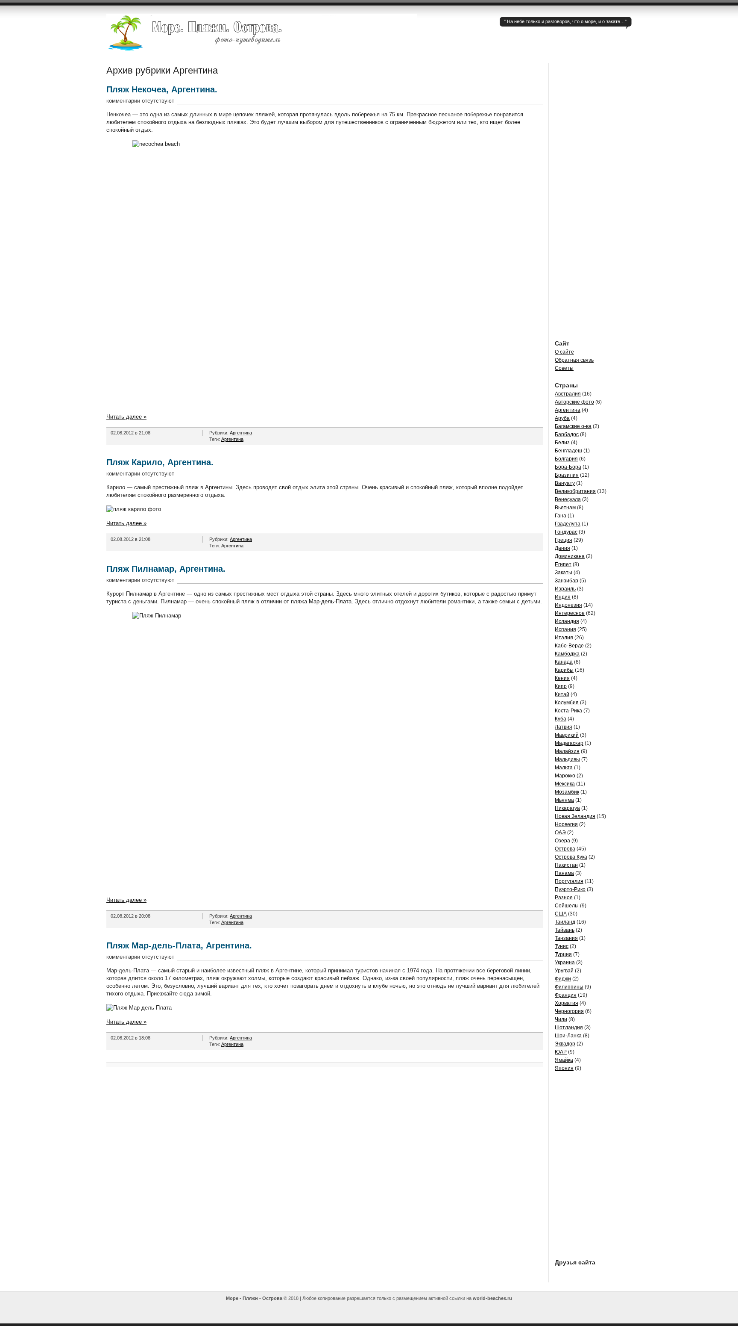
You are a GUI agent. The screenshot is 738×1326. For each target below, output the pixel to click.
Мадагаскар (569, 743)
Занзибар (566, 581)
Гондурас (566, 532)
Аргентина (241, 432)
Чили (561, 1019)
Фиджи (563, 979)
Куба (560, 719)
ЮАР (561, 1052)
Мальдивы (567, 759)
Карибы (564, 670)
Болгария (566, 459)
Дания (562, 548)
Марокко (565, 776)
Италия (564, 638)
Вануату (565, 483)
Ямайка (564, 1060)
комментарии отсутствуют (140, 100)
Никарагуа (567, 808)
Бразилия (567, 475)
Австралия (568, 394)
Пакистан (566, 865)
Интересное (570, 613)
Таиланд (565, 922)
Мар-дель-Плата (330, 601)
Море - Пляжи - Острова (254, 1298)
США (561, 914)
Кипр (561, 686)
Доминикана (570, 556)
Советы (564, 368)
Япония (564, 1068)
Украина (565, 963)
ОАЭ (560, 833)
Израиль (565, 589)
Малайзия (567, 751)
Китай (562, 694)
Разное (564, 898)
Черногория (569, 1011)
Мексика (565, 784)
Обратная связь (574, 360)
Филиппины (569, 987)
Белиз (562, 443)
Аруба (562, 418)
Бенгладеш (568, 451)
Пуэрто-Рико (570, 889)
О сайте (564, 352)
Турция (563, 954)
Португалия (569, 881)
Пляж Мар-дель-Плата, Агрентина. (179, 945)
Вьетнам (565, 508)
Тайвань (564, 930)
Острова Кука (571, 857)
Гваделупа (567, 524)
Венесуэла (568, 499)
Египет (563, 564)
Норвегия (566, 824)
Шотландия (569, 1028)
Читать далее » (126, 416)
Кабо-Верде (569, 646)
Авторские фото (574, 402)
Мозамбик (567, 792)
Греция (563, 540)
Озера (562, 841)
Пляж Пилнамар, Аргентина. (166, 568)
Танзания (566, 938)
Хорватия (566, 1003)
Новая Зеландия (575, 816)
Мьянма (564, 800)
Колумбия (567, 703)
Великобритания (575, 491)
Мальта (564, 768)
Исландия (567, 621)
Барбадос (567, 434)
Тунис (561, 946)
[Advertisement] (593, 191)
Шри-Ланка (568, 1036)
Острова (565, 849)
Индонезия (568, 605)
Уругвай (564, 971)
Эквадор (565, 1044)
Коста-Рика (568, 711)
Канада (564, 662)
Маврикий (567, 735)
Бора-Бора (568, 467)
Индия (563, 597)
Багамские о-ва (573, 426)
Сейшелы (567, 906)
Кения (562, 678)
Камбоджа (567, 654)
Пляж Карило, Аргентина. (160, 462)
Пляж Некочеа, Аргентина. (161, 89)
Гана (560, 516)
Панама (564, 873)
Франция (566, 995)
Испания (565, 629)
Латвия (563, 727)
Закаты (563, 573)
